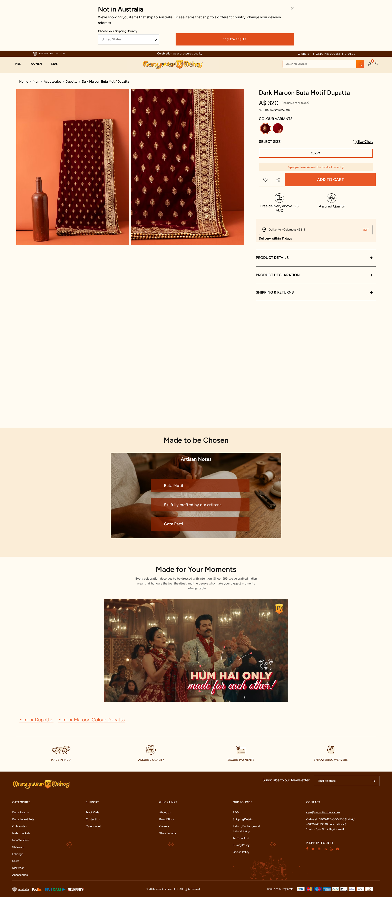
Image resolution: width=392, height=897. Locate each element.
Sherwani (18, 847)
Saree (16, 861)
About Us (165, 812)
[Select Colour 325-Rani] (278, 129)
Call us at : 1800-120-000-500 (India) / (330, 819)
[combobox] (323, 64)
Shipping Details (243, 819)
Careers (164, 826)
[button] (20, 64)
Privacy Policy (241, 845)
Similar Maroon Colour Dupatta (91, 720)
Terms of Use (241, 838)
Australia (23, 889)
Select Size (270, 141)
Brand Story (166, 819)
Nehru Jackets (21, 833)
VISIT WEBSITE (234, 39)
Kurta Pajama (20, 812)
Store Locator (167, 833)
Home (23, 81)
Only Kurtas (19, 826)
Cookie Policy (241, 852)
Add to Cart (330, 179)
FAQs (236, 812)
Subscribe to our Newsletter (286, 780)
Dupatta (71, 81)
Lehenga (17, 854)
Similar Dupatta (36, 720)
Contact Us (93, 819)
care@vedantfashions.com (323, 812)
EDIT (366, 230)
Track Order (93, 812)
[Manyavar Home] (173, 64)
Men (36, 81)
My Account (93, 826)
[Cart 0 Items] (376, 64)
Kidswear (18, 868)
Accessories (52, 81)
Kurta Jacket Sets (23, 819)
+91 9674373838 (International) (326, 824)
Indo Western (20, 840)
